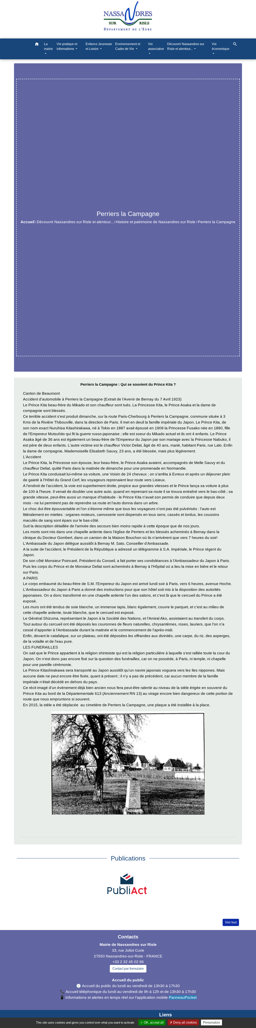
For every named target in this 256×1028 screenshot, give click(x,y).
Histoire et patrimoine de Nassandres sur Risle (155, 222)
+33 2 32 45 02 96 (128, 962)
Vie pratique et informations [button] (67, 46)
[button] (36, 44)
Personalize (211, 1022)
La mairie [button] (48, 46)
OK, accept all (153, 1022)
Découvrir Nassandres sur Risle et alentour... (75, 222)
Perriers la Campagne (216, 222)
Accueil (27, 222)
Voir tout (231, 922)
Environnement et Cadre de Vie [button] (127, 46)
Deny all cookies (184, 1022)
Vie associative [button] (156, 46)
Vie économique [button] (220, 46)
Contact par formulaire (128, 968)
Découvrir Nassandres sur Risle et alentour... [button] (185, 46)
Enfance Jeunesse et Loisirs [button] (99, 46)
